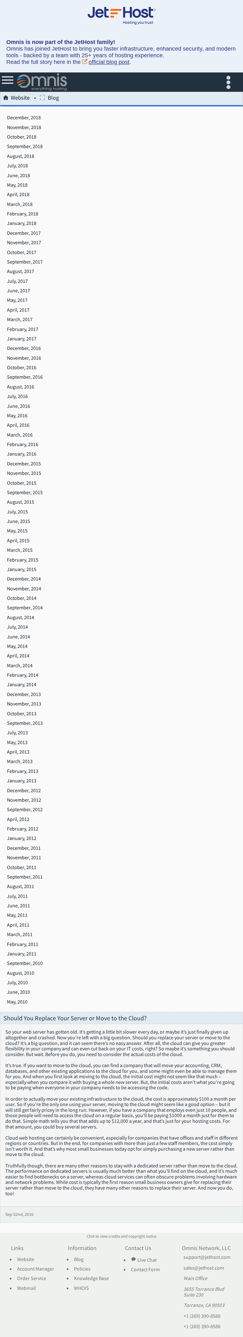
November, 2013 (24, 704)
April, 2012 (18, 819)
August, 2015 (20, 502)
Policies (82, 1269)
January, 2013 (21, 781)
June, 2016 (18, 406)
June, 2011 (18, 906)
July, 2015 (17, 512)
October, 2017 (21, 252)
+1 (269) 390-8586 (202, 1316)
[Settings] (230, 82)
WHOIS (81, 1288)
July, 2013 (17, 733)
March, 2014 (20, 665)
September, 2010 (25, 963)
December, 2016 (24, 348)
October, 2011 (21, 867)
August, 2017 (20, 271)
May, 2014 (17, 646)
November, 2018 (24, 127)
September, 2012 (25, 809)
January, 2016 (21, 454)
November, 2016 (24, 358)
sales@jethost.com (204, 1268)
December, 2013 (24, 694)
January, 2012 (21, 838)
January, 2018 (21, 223)
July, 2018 (17, 166)
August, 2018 (20, 156)
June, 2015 (18, 521)
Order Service (31, 1278)
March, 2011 (20, 934)
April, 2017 (18, 310)
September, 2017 (25, 262)
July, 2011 (17, 896)
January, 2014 (21, 684)
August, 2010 (20, 973)
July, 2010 (17, 983)
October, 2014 (21, 598)
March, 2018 (20, 204)
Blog (79, 1259)
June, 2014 (18, 637)
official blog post (109, 62)
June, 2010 (18, 992)
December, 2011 (24, 848)
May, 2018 (17, 185)
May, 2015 (17, 531)
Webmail (26, 1288)
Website (20, 98)
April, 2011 (18, 925)
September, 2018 (25, 146)
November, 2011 (24, 858)
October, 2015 (21, 483)
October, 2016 (21, 367)
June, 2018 (18, 175)
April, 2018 (18, 194)
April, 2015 (18, 541)
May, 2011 (17, 915)
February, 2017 (22, 329)
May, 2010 (17, 1002)
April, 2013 (18, 752)
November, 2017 (24, 243)
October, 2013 (21, 714)
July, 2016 (17, 396)
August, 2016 (20, 387)
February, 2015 (22, 560)
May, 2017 (17, 300)
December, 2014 (24, 579)
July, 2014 (17, 627)
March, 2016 (20, 435)
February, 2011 (22, 944)
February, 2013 (22, 771)
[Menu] (8, 82)
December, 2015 (24, 464)
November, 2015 (24, 473)
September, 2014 (25, 608)
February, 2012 (22, 829)
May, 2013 (17, 742)
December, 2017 (24, 233)
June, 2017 (18, 291)
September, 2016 (25, 377)
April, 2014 (18, 656)
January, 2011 (21, 954)
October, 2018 (21, 137)
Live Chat (146, 1260)
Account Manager (35, 1269)
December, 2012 (24, 790)
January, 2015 (21, 569)
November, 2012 (24, 800)
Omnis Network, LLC (206, 1248)
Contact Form (145, 1269)
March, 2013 (20, 761)
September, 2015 (25, 492)
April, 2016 (18, 425)
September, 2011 (25, 877)
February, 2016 (22, 444)
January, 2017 (21, 339)
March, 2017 (20, 319)
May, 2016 (17, 416)
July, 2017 (17, 281)
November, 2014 (24, 589)
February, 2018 (22, 214)
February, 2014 (22, 675)
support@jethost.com (207, 1257)
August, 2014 (20, 617)
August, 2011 (20, 886)
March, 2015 (20, 550)
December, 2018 (24, 118)
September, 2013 (25, 723)
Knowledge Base (91, 1278)
